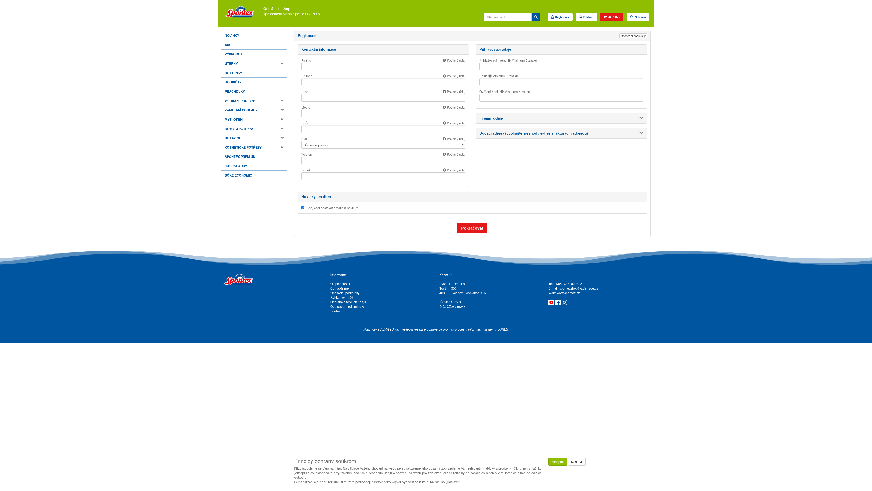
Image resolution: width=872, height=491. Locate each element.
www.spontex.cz (568, 293)
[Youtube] (551, 302)
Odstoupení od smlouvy (347, 306)
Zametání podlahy (241, 110)
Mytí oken (234, 119)
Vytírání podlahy (240, 100)
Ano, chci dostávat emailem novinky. (333, 207)
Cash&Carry (236, 166)
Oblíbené (640, 17)
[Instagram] (564, 302)
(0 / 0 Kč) (614, 17)
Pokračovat (472, 228)
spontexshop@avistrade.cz (578, 288)
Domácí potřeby (239, 128)
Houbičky (233, 82)
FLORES (501, 329)
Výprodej (233, 54)
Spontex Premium (240, 156)
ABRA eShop (389, 329)
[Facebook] (558, 302)
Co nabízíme (339, 288)
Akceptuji (557, 461)
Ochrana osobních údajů (348, 302)
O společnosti (340, 283)
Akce (229, 45)
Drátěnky (233, 72)
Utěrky (231, 63)
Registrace (562, 17)
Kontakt (335, 311)
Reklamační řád (341, 297)
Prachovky (235, 91)
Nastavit (577, 461)
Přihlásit (588, 17)
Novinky (232, 35)
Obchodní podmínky (633, 36)
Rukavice (233, 138)
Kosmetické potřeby (243, 147)
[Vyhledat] (535, 17)
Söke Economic (238, 175)
